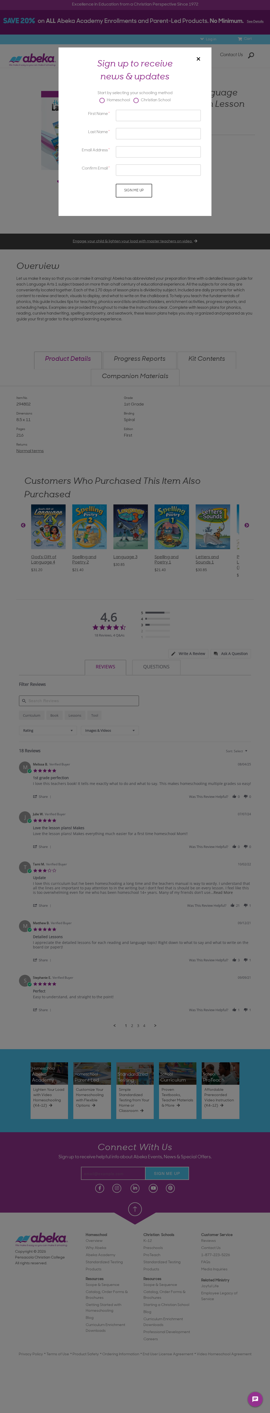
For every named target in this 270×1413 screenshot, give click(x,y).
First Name (98, 114)
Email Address (95, 150)
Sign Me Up (134, 190)
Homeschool (118, 100)
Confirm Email (95, 169)
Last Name (98, 132)
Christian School (155, 100)
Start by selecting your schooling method (135, 93)
